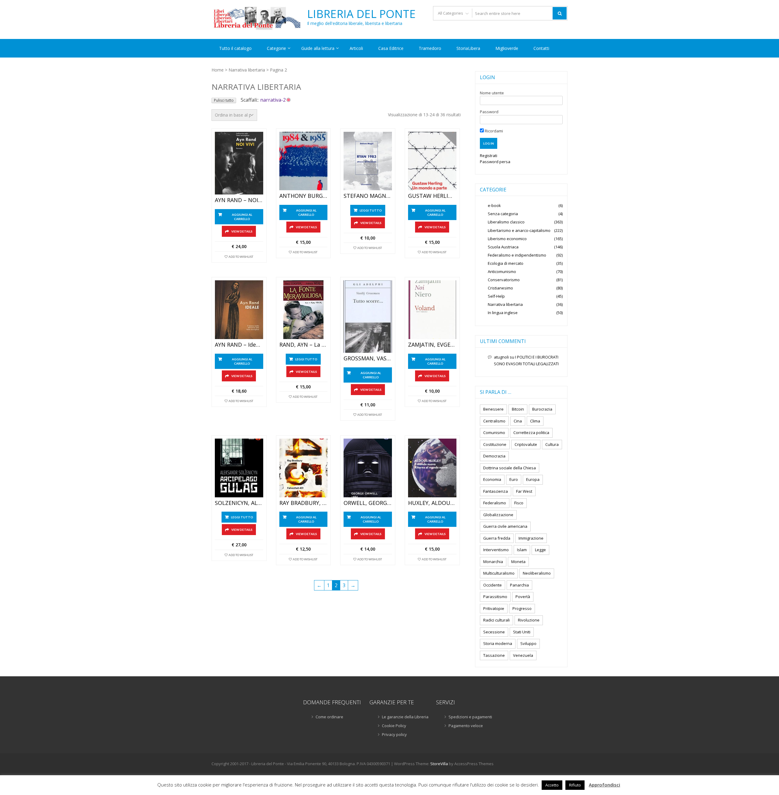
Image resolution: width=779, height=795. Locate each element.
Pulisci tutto (224, 100)
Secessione (494, 632)
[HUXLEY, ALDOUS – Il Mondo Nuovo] (432, 468)
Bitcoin (518, 409)
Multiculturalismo (499, 573)
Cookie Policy (394, 725)
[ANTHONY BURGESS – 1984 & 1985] (303, 161)
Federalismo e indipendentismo (517, 255)
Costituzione (494, 444)
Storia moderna (497, 643)
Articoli (356, 48)
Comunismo (494, 432)
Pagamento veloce (466, 725)
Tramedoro (430, 48)
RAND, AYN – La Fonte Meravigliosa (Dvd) (303, 344)
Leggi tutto (371, 210)
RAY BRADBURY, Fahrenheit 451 (303, 503)
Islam (522, 549)
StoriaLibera (468, 48)
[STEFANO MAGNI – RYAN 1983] (368, 161)
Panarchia (519, 585)
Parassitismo (495, 596)
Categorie (276, 48)
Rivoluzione (529, 620)
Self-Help (496, 296)
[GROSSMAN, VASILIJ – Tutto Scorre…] (368, 316)
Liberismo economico (507, 238)
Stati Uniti (521, 632)
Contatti (541, 48)
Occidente (492, 585)
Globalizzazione (498, 514)
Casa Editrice (390, 48)
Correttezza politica (531, 432)
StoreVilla (439, 763)
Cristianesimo (500, 288)
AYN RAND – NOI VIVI (239, 200)
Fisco (518, 503)
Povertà (522, 596)
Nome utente (492, 93)
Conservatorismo (504, 279)
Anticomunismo (502, 271)
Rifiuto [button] (575, 785)
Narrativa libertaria (247, 70)
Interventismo (496, 549)
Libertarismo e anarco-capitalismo (519, 230)
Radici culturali (496, 620)
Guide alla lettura (317, 48)
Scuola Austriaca (503, 247)
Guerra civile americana (505, 526)
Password (489, 111)
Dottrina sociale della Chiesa (509, 468)
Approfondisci (604, 785)
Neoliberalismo (537, 573)
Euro (513, 479)
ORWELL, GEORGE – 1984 (368, 503)
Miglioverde (506, 48)
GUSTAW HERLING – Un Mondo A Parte (432, 196)
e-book (494, 205)
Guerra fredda (496, 538)
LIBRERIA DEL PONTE (361, 14)
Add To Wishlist (241, 256)
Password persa (495, 161)
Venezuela (523, 655)
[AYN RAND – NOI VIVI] (239, 163)
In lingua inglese (503, 312)
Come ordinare (329, 717)
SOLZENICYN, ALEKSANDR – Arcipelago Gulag (239, 503)
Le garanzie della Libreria (405, 717)
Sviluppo (528, 643)
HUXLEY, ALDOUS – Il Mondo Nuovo (432, 503)
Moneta (518, 561)
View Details (242, 231)
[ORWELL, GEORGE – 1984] (368, 468)
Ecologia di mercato (505, 263)
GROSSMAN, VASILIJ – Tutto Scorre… (368, 358)
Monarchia (493, 561)
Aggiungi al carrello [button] (242, 217)
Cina (518, 421)
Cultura (552, 444)
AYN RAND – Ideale (239, 344)
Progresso (522, 608)
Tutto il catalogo (235, 48)
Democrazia (494, 456)
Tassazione (494, 655)
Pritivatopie (493, 608)
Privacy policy (394, 734)
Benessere (493, 409)
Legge (540, 549)
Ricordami (493, 131)
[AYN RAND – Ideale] (239, 309)
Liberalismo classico (506, 222)
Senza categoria (503, 213)
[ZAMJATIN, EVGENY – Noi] (432, 309)
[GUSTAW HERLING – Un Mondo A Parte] (432, 161)
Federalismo (494, 503)
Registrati (488, 155)
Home (217, 70)
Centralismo (494, 421)
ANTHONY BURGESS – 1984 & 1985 (303, 196)
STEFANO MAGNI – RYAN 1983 (368, 196)
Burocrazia (542, 409)
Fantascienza (495, 491)
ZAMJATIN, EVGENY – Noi (432, 344)
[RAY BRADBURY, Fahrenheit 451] (303, 468)
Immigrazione (531, 538)
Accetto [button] (552, 785)
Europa (533, 479)
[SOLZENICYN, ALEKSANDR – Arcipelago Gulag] (239, 468)
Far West (524, 491)
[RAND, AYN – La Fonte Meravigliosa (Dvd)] (303, 309)
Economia (492, 479)
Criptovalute (526, 444)
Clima (535, 421)
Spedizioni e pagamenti (470, 717)
